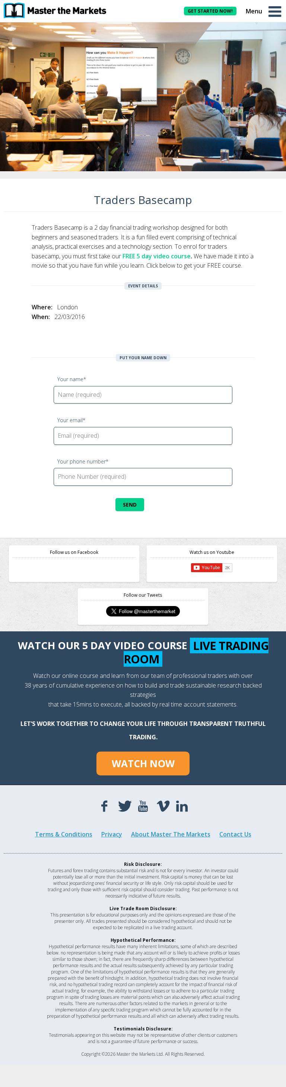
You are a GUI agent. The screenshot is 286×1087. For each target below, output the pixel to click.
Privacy (111, 834)
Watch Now (143, 763)
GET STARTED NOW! (210, 11)
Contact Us (235, 834)
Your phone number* (82, 461)
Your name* (71, 379)
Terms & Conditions (63, 834)
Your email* (71, 420)
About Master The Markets (170, 834)
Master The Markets (59, 10)
